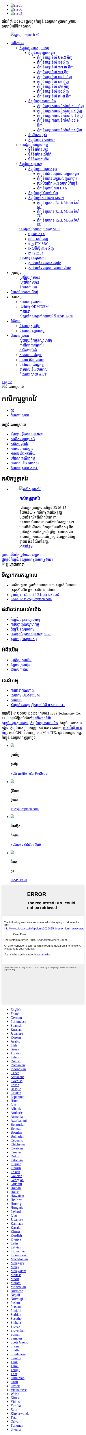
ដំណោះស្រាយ (20, 335)
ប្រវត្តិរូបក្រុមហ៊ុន (29, 277)
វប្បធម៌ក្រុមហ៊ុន (29, 282)
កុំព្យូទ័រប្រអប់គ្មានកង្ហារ (42, 169)
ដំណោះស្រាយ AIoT (33, 374)
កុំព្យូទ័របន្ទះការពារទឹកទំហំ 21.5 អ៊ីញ (60, 106)
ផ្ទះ (12, 410)
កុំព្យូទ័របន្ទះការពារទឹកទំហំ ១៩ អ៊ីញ (59, 111)
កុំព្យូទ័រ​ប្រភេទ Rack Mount (46, 198)
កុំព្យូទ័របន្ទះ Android (41, 140)
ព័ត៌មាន (16, 321)
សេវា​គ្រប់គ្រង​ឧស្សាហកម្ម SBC (39, 229)
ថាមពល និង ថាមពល (33, 369)
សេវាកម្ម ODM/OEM (34, 306)
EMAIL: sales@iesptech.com (31, 599)
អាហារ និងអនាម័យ (31, 360)
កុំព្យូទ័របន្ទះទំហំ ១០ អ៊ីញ (53, 91)
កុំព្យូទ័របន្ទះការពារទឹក (42, 101)
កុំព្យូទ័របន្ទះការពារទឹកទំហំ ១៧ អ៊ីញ (60, 115)
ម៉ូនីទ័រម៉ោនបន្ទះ (38, 149)
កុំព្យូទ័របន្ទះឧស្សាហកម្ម (34, 48)
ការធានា (24, 311)
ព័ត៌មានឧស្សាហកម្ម (32, 331)
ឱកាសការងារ (28, 287)
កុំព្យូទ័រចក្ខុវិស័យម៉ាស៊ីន (43, 193)
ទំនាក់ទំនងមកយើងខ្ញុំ (24, 292)
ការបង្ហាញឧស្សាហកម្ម (33, 145)
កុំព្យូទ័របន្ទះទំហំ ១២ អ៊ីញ (53, 86)
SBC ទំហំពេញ (38, 239)
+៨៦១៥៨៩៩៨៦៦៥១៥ (26, 845)
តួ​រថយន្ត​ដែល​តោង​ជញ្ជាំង (44, 263)
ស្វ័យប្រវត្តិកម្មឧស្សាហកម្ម (35, 340)
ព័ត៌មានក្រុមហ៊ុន (29, 326)
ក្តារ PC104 (35, 253)
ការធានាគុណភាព (31, 302)
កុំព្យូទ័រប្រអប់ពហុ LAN (52, 188)
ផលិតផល (17, 43)
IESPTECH (19, 880)
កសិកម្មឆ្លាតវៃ (28, 350)
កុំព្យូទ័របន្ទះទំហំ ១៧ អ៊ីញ (53, 72)
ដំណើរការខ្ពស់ (37, 135)
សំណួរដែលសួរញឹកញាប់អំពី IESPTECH (46, 316)
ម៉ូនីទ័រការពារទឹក (38, 159)
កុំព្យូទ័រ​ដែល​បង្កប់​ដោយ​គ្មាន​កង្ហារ (58, 174)
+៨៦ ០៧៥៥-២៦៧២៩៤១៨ (29, 773)
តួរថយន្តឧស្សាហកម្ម (32, 258)
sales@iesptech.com (25, 809)
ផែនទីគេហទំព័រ (41, 718)
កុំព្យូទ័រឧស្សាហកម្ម (31, 164)
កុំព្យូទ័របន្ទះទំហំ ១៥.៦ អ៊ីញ (54, 77)
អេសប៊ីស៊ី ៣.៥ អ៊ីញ (41, 248)
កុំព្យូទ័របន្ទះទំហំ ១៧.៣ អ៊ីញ (55, 67)
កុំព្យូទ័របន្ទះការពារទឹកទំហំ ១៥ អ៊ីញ (59, 130)
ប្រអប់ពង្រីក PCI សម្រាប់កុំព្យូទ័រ (58, 183)
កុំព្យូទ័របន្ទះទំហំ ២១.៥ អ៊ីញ (54, 57)
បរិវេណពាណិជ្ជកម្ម (31, 365)
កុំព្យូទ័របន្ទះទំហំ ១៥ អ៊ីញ (53, 82)
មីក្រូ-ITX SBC (38, 244)
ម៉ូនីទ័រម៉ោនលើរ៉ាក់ (39, 154)
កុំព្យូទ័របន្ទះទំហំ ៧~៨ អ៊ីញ (54, 96)
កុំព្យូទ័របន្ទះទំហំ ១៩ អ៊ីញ (53, 62)
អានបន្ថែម (26, 546)
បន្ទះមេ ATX (36, 234)
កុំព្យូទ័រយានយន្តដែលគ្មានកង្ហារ (57, 178)
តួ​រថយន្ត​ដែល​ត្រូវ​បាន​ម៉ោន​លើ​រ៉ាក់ (49, 268)
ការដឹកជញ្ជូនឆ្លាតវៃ (31, 345)
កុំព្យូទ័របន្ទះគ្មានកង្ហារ (41, 53)
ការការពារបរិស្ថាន (30, 355)
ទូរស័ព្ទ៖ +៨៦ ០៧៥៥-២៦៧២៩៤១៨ (35, 595)
